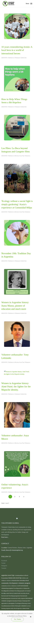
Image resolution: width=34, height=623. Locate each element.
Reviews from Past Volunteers (22, 155)
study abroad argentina (16, 608)
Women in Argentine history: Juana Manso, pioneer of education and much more (15, 305)
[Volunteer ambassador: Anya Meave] (17, 414)
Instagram (4, 565)
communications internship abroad (20, 580)
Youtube (3, 568)
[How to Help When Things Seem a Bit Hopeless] (17, 78)
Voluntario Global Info (20, 57)
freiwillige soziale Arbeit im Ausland (9, 593)
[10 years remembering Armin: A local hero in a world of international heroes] (17, 26)
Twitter (3, 563)
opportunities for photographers (8, 603)
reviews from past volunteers (18, 606)
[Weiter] (24, 496)
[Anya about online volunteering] (17, 464)
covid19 (18, 585)
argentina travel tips (8, 575)
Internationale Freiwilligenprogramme (10, 595)
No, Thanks (17, 619)
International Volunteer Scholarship (20, 601)
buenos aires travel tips (15, 578)
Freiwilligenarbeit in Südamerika (21, 588)
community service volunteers (8, 585)
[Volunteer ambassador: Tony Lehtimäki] (17, 334)
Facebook (4, 560)
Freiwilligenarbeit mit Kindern (8, 590)
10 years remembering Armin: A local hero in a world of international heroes (16, 50)
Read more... (5, 537)
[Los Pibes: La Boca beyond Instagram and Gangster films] (17, 127)
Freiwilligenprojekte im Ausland (22, 590)
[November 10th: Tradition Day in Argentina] (17, 232)
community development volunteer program (15, 583)
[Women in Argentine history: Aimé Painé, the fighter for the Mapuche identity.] (17, 372)
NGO (29, 601)
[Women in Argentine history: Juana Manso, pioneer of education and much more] (17, 281)
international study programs (18, 598)
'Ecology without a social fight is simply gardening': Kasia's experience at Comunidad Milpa (17, 204)
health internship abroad (23, 593)
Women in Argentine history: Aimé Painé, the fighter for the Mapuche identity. (16, 386)
